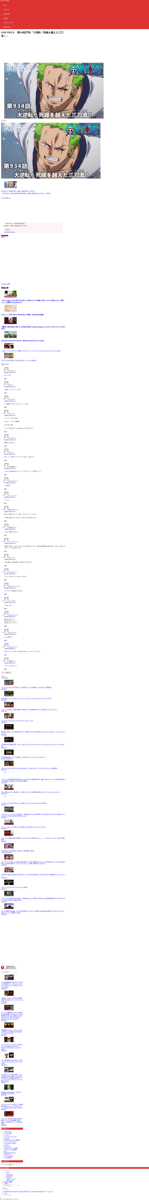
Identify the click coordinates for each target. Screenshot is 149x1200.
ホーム (8, 1172)
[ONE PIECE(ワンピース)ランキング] (9, 968)
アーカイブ (4, 1164)
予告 (2, 237)
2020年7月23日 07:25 (9, 616)
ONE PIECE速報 (7, 1182)
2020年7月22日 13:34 (9, 573)
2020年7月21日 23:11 (9, 511)
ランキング (9, 1174)
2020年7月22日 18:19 (9, 588)
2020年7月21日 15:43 (9, 401)
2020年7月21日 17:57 (9, 454)
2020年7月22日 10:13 (9, 543)
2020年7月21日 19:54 (9, 482)
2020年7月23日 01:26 (9, 602)
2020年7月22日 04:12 (9, 529)
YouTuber (8, 1177)
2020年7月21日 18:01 (9, 468)
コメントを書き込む (6, 672)
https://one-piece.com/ (9, 232)
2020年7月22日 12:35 (9, 559)
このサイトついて (11, 1178)
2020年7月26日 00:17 (9, 648)
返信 (5, 378)
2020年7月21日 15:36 (9, 372)
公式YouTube (4, 235)
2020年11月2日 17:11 (9, 663)
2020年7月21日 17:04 (9, 439)
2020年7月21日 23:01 (9, 497)
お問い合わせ (10, 1180)
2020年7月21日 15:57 (9, 415)
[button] (16, 972)
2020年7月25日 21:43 (9, 634)
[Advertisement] (33, 50)
